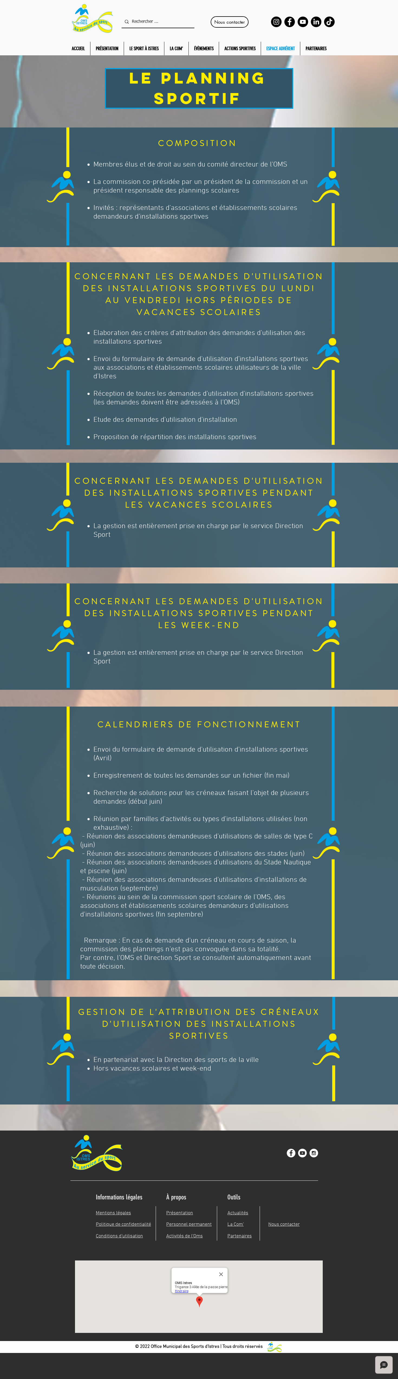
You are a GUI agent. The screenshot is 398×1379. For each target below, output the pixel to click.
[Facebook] (289, 22)
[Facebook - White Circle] (291, 1153)
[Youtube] (302, 1153)
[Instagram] (276, 22)
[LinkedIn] (316, 22)
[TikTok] (329, 22)
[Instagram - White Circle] (313, 1153)
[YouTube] (303, 22)
